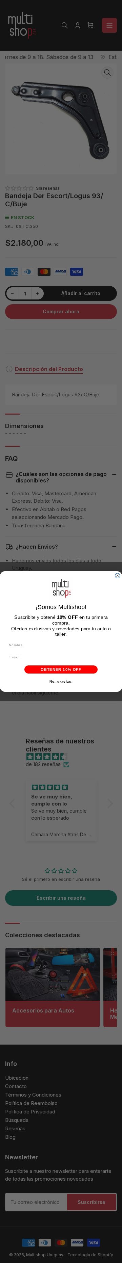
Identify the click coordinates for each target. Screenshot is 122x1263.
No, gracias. (61, 681)
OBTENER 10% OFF (61, 669)
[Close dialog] (117, 575)
